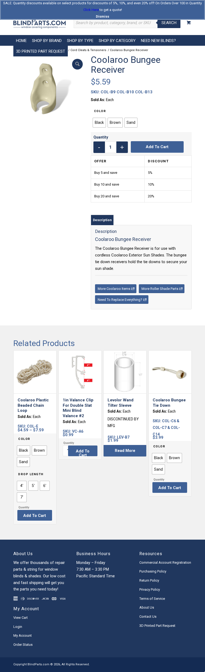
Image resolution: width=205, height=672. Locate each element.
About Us (146, 607)
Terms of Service (152, 599)
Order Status (23, 645)
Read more (125, 450)
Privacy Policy (149, 589)
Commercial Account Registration (165, 562)
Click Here (91, 10)
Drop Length (31, 474)
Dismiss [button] (102, 16)
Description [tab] (102, 220)
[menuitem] (21, 40)
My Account (22, 635)
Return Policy (149, 580)
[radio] (99, 122)
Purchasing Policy (152, 571)
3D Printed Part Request (157, 626)
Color (100, 111)
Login (17, 627)
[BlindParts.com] (39, 23)
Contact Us (147, 617)
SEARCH (168, 22)
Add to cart (157, 146)
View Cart (20, 618)
